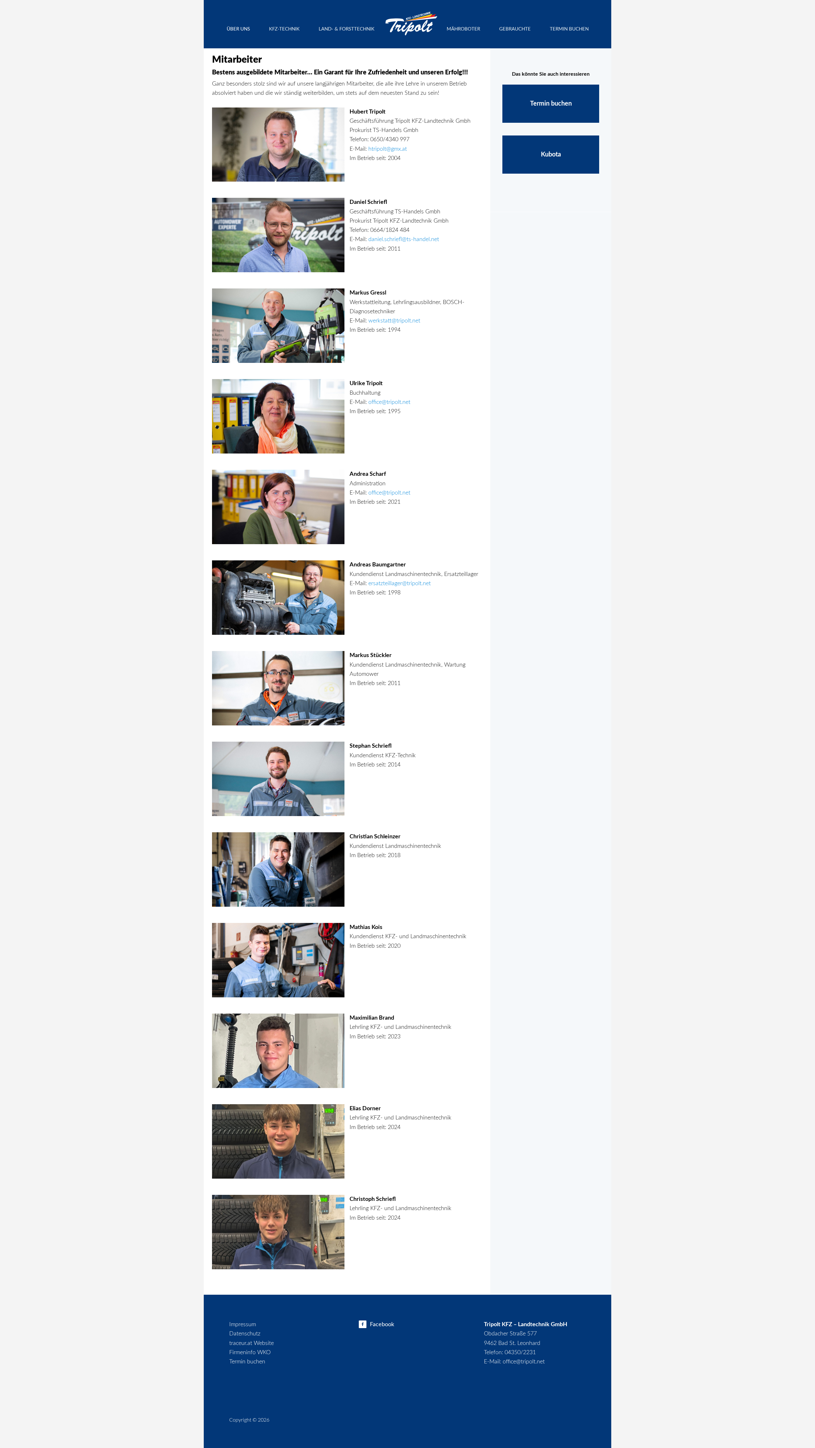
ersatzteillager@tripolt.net (399, 583)
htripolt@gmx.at (387, 149)
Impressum (242, 1324)
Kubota (551, 154)
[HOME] (410, 20)
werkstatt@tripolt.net (394, 321)
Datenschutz (244, 1334)
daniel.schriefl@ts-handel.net (403, 239)
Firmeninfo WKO (250, 1352)
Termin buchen (551, 103)
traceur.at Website (251, 1343)
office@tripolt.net (389, 402)
